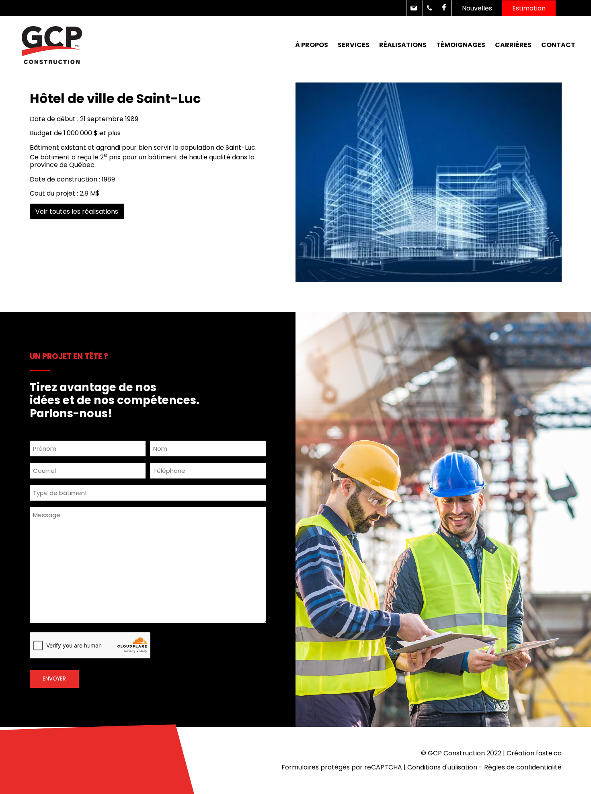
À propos (311, 44)
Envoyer (54, 679)
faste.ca (549, 753)
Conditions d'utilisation (442, 767)
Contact (558, 44)
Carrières (513, 44)
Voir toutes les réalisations (76, 211)
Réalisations (403, 44)
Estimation (529, 8)
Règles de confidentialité (523, 767)
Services (353, 44)
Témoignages (460, 44)
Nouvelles (477, 8)
